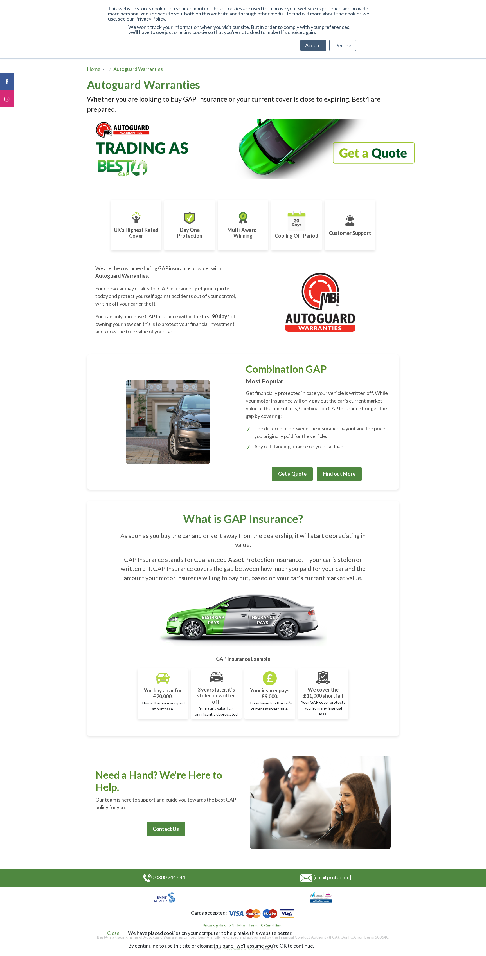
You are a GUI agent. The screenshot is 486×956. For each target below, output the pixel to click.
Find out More (339, 474)
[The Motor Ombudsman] (321, 897)
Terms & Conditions (266, 925)
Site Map (237, 925)
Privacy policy (214, 925)
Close (113, 933)
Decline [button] (342, 45)
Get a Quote (292, 474)
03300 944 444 (168, 877)
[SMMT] (165, 897)
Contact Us (166, 829)
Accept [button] (313, 45)
